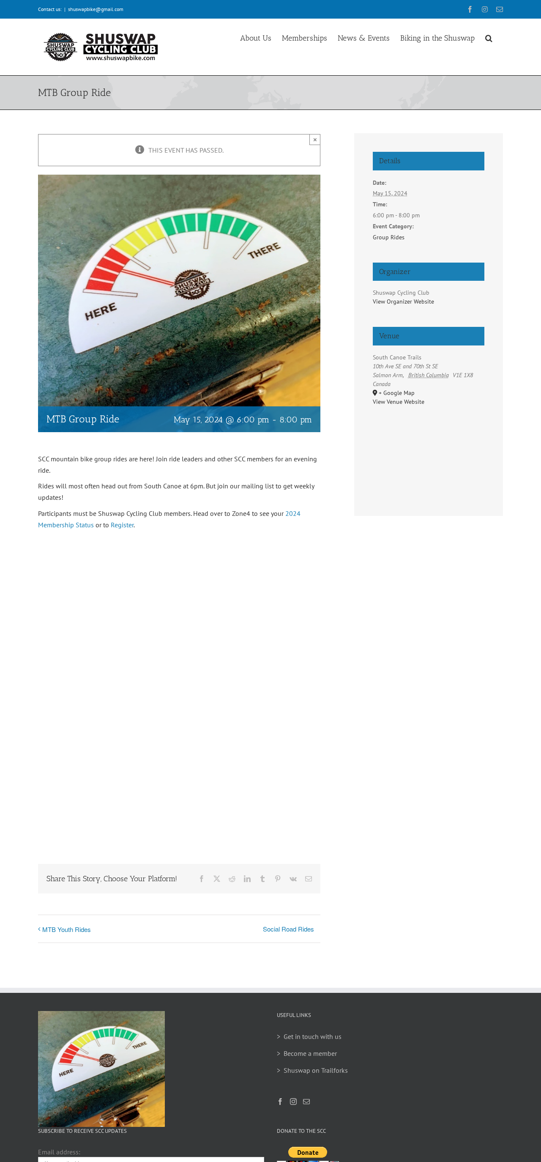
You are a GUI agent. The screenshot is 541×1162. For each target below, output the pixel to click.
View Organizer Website (403, 301)
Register (122, 525)
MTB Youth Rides (66, 929)
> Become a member (307, 1053)
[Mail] (306, 1101)
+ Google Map (397, 393)
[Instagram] (293, 1101)
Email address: (59, 1152)
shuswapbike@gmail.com (95, 9)
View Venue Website (398, 402)
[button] (488, 37)
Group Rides (388, 237)
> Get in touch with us (309, 1036)
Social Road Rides (288, 928)
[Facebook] (280, 1101)
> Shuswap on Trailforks (312, 1070)
